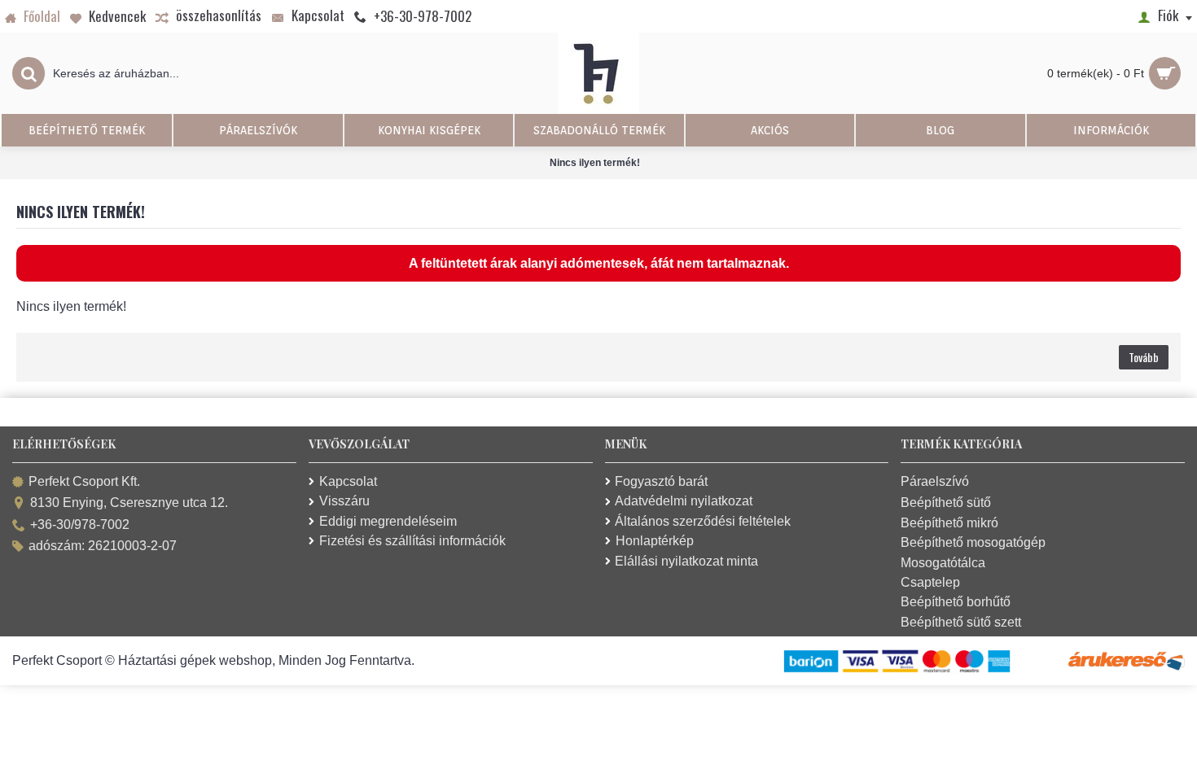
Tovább (1144, 356)
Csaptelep (930, 582)
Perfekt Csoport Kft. (84, 481)
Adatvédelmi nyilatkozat (683, 501)
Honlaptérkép (655, 541)
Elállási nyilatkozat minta (686, 561)
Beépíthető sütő (946, 502)
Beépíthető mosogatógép (973, 542)
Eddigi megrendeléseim (388, 521)
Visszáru (344, 501)
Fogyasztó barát (661, 481)
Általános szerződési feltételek (703, 521)
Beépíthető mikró (949, 523)
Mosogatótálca (943, 563)
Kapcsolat (348, 481)
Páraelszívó (935, 481)
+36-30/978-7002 (79, 524)
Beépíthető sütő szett (961, 622)
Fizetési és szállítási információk (412, 541)
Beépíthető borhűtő (956, 602)
